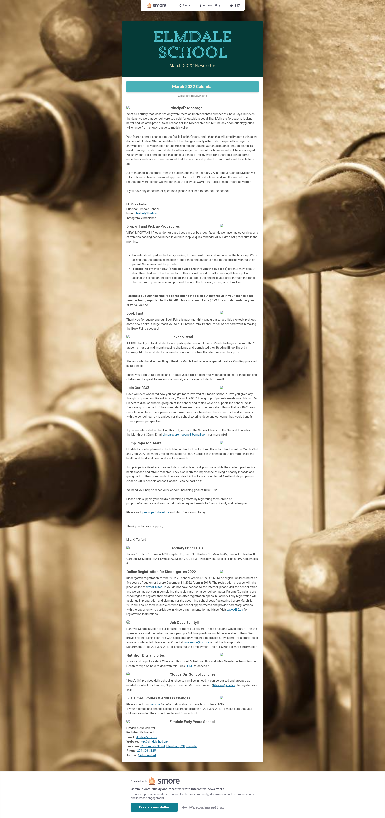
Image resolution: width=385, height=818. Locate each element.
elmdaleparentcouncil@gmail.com (185, 434)
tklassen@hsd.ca (224, 685)
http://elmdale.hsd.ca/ (154, 741)
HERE (189, 666)
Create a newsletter (154, 807)
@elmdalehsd (147, 755)
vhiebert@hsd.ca (146, 213)
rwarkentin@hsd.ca (196, 642)
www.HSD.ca (154, 587)
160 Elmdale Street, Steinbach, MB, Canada (168, 746)
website (155, 704)
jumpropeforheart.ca (155, 512)
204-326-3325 (146, 750)
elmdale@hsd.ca (146, 737)
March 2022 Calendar (192, 86)
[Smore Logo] (157, 5)
